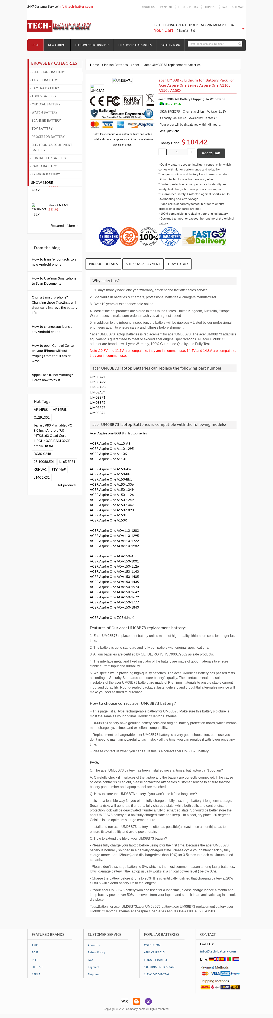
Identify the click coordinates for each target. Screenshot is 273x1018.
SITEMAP (238, 7)
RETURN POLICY (188, 7)
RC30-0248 (42, 454)
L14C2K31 (42, 477)
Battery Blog (170, 45)
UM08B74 (97, 413)
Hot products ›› (68, 485)
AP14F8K (41, 409)
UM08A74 (98, 392)
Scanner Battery (46, 120)
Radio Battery (44, 166)
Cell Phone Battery (48, 72)
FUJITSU (37, 967)
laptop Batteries (116, 65)
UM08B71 (97, 397)
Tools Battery (44, 96)
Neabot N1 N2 (58, 205)
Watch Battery (45, 112)
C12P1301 (42, 417)
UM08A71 (98, 377)
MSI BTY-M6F (152, 945)
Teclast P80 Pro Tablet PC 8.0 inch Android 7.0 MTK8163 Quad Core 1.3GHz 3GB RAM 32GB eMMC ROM (53, 436)
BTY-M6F (58, 469)
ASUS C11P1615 (154, 952)
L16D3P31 (67, 461)
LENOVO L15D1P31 (156, 960)
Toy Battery (42, 129)
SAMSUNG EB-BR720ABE (159, 967)
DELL (35, 960)
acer (136, 65)
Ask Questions (169, 131)
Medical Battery (46, 104)
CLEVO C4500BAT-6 (156, 974)
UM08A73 (98, 387)
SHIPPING (210, 7)
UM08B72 (97, 402)
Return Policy (96, 952)
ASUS (35, 945)
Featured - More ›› (64, 225)
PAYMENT (166, 7)
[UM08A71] (97, 90)
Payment (93, 967)
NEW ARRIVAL (57, 45)
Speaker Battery (46, 174)
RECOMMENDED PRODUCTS (92, 45)
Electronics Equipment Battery (52, 147)
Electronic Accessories (135, 45)
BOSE (35, 952)
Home (35, 45)
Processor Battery (48, 137)
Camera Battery (45, 88)
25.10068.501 (44, 461)
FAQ (224, 7)
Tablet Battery (45, 80)
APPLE (36, 974)
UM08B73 (97, 407)
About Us (94, 945)
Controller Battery (49, 158)
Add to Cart (211, 153)
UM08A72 (98, 382)
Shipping (94, 974)
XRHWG (40, 469)
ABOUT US (148, 7)
